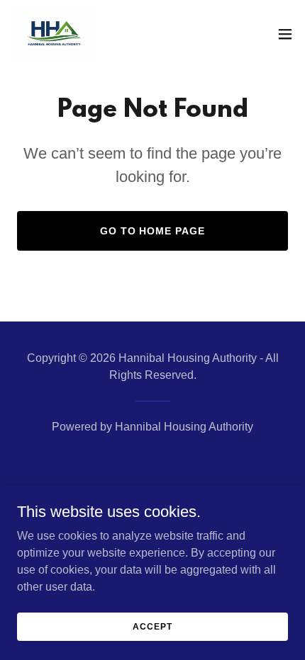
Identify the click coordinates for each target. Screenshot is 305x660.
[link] (53, 34)
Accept (152, 626)
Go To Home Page (153, 231)
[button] (285, 34)
